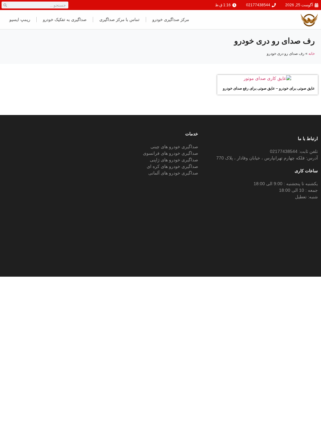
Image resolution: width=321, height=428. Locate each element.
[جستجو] (5, 5)
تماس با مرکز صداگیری (119, 19)
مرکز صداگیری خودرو (170, 19)
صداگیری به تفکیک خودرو (65, 19)
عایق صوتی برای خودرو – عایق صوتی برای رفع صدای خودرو (269, 88)
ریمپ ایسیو (19, 19)
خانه (311, 53)
